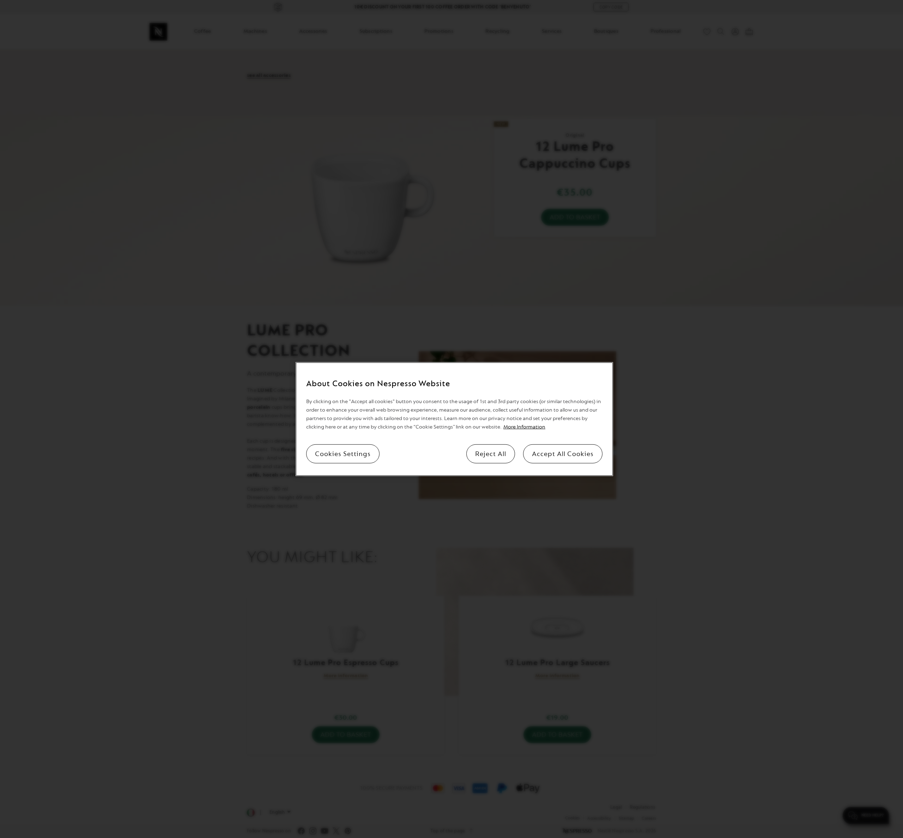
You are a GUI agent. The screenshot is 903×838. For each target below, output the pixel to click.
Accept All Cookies (563, 453)
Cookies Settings (343, 453)
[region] (454, 419)
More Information (524, 426)
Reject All (490, 453)
